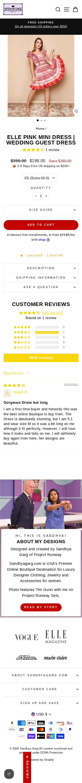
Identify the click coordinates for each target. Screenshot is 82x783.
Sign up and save (40, 703)
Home (40, 128)
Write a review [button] (41, 357)
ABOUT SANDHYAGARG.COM (40, 675)
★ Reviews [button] (27, 767)
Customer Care (39, 689)
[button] (34, 150)
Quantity (41, 188)
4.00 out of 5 (52, 313)
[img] (14, 385)
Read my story (41, 607)
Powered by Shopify (41, 759)
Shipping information (41, 277)
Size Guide (41, 209)
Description (41, 268)
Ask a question (41, 287)
